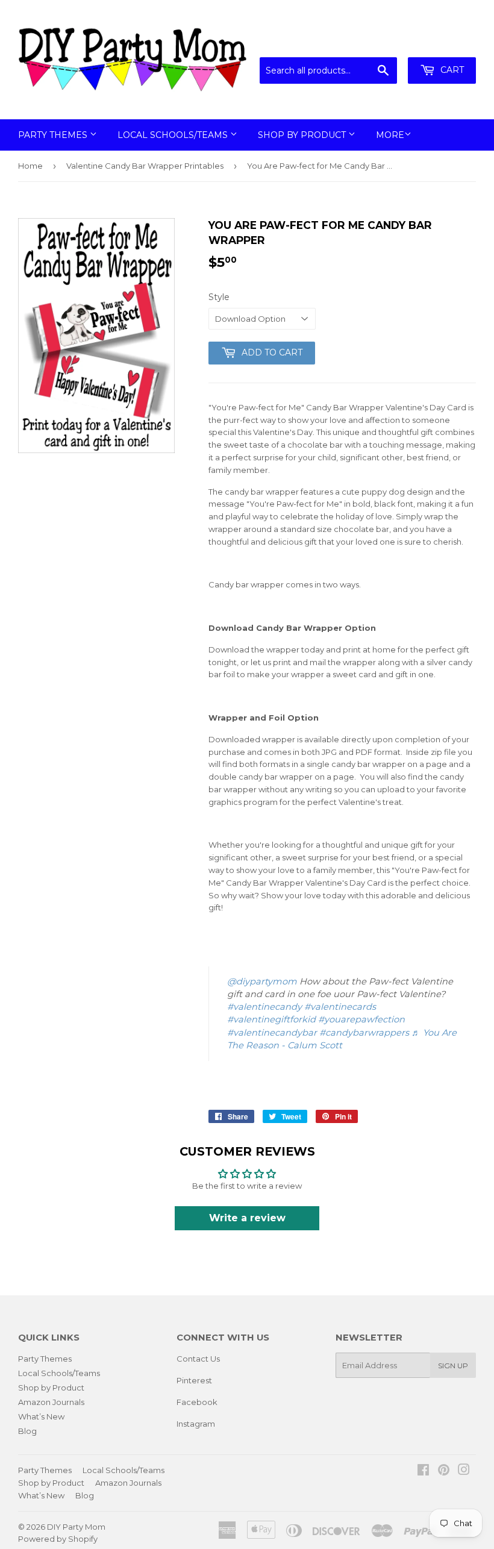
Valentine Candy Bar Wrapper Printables (145, 166)
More (390, 135)
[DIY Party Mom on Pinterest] (443, 1471)
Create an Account (441, 42)
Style (219, 297)
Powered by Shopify (58, 1539)
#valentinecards (340, 1006)
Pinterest (194, 1380)
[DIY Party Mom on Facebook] (423, 1471)
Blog (27, 1431)
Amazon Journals (51, 1402)
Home (30, 166)
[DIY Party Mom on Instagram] (464, 1471)
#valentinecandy (264, 1006)
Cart (451, 69)
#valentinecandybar (272, 1032)
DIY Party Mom (76, 1527)
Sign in (376, 42)
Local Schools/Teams (173, 135)
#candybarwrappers (364, 1032)
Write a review (247, 1218)
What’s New (41, 1416)
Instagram (196, 1424)
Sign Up (453, 1365)
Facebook (197, 1402)
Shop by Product (303, 135)
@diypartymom (262, 981)
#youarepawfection (361, 1019)
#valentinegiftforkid (271, 1019)
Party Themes (54, 135)
